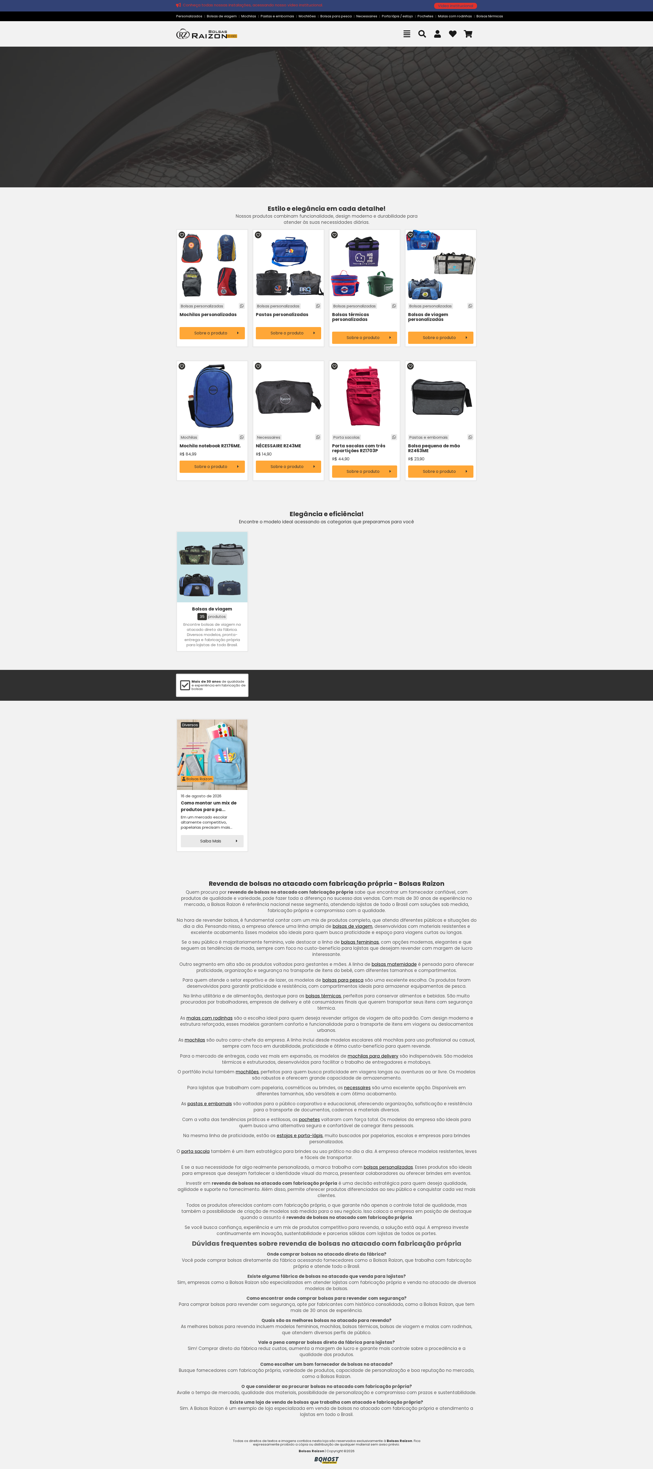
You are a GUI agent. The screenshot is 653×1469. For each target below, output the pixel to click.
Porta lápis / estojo (397, 16)
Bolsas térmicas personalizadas (350, 316)
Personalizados (189, 16)
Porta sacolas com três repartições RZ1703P (358, 448)
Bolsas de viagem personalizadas (428, 316)
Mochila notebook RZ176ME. (210, 446)
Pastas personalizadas (282, 314)
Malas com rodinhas (455, 16)
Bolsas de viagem (222, 16)
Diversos (190, 724)
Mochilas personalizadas (208, 314)
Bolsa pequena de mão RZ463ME (434, 448)
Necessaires (366, 16)
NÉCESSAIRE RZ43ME (278, 446)
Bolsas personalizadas (202, 306)
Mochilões (307, 16)
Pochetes (425, 16)
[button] (455, 6)
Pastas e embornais (277, 16)
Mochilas (248, 16)
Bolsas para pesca (336, 16)
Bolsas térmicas (489, 16)
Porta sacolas (346, 437)
